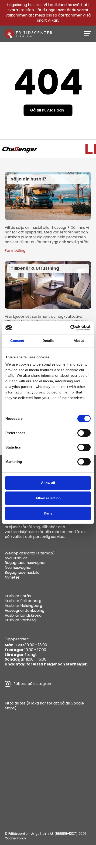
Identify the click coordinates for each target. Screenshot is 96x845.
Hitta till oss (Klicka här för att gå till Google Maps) (44, 706)
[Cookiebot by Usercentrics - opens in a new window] (70, 328)
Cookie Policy (15, 838)
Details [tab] (48, 341)
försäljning (30, 527)
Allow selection (48, 498)
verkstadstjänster (21, 531)
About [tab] (79, 341)
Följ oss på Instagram (33, 683)
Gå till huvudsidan (47, 110)
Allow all (48, 483)
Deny (48, 513)
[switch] (84, 433)
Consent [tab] (17, 341)
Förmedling (15, 250)
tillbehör (49, 527)
